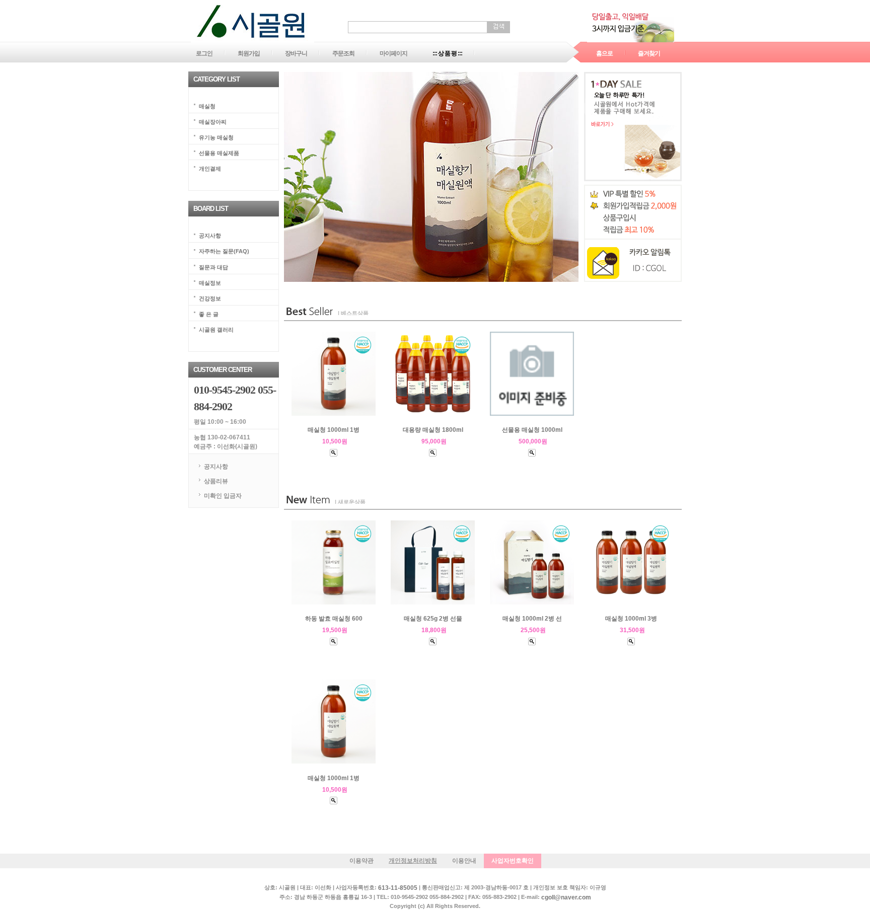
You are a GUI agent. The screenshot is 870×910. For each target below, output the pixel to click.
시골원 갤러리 (216, 329)
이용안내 (464, 860)
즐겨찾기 (649, 53)
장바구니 (296, 53)
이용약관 (361, 860)
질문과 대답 (213, 267)
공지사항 (210, 236)
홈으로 (604, 53)
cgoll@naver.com (566, 897)
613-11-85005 (397, 888)
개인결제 (210, 169)
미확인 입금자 (223, 495)
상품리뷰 (216, 481)
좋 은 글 (209, 314)
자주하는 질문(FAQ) (224, 251)
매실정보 (210, 282)
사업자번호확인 (512, 860)
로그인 (204, 53)
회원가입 (249, 53)
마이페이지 (393, 53)
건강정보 (210, 298)
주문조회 (343, 53)
